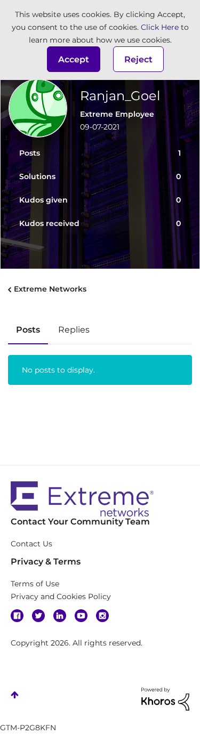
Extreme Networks (50, 289)
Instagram (102, 615)
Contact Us (31, 544)
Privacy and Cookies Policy (61, 596)
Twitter (38, 615)
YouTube (81, 615)
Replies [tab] (74, 330)
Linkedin (59, 615)
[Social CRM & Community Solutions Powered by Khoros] (165, 698)
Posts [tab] (28, 330)
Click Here (160, 27)
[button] (73, 59)
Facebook (17, 615)
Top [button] (14, 695)
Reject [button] (138, 59)
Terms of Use (35, 583)
